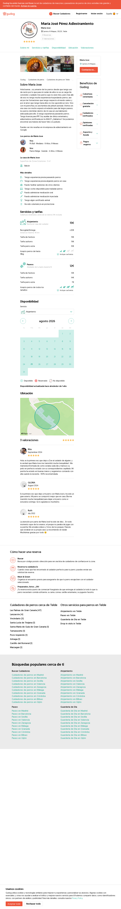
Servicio (23, 306)
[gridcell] (62, 333)
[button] (89, 95)
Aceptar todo (14, 904)
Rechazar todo (33, 903)
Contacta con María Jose (90, 69)
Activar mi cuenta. (29, 6)
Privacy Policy (77, 898)
